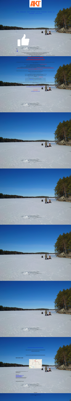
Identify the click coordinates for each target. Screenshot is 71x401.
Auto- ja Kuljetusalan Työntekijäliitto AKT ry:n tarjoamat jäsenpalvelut (35, 86)
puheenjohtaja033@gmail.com (20, 375)
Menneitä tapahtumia (31, 13)
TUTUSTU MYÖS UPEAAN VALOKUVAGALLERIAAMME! (35, 347)
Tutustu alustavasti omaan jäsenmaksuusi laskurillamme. (35, 69)
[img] (35, 3)
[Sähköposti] (17, 51)
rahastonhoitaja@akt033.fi (19, 376)
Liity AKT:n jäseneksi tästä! (35, 57)
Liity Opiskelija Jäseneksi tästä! (35, 59)
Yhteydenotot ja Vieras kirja (38, 13)
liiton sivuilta (31, 79)
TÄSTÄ (38, 84)
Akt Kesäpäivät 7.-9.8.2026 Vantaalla (35, 91)
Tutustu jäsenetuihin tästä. (43, 64)
